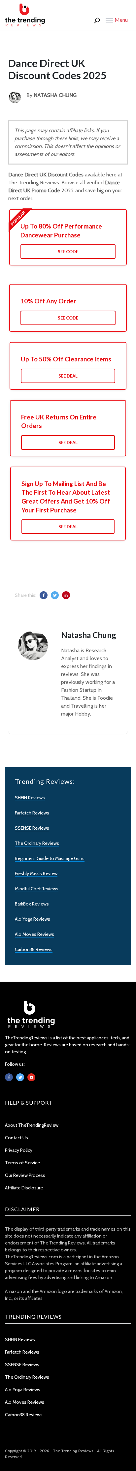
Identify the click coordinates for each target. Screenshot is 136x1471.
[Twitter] (20, 1077)
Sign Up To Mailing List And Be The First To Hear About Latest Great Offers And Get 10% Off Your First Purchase (65, 497)
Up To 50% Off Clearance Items (66, 359)
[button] (116, 19)
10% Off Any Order (48, 301)
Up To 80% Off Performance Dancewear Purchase (61, 230)
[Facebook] (9, 1077)
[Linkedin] (31, 1077)
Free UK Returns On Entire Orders (58, 421)
